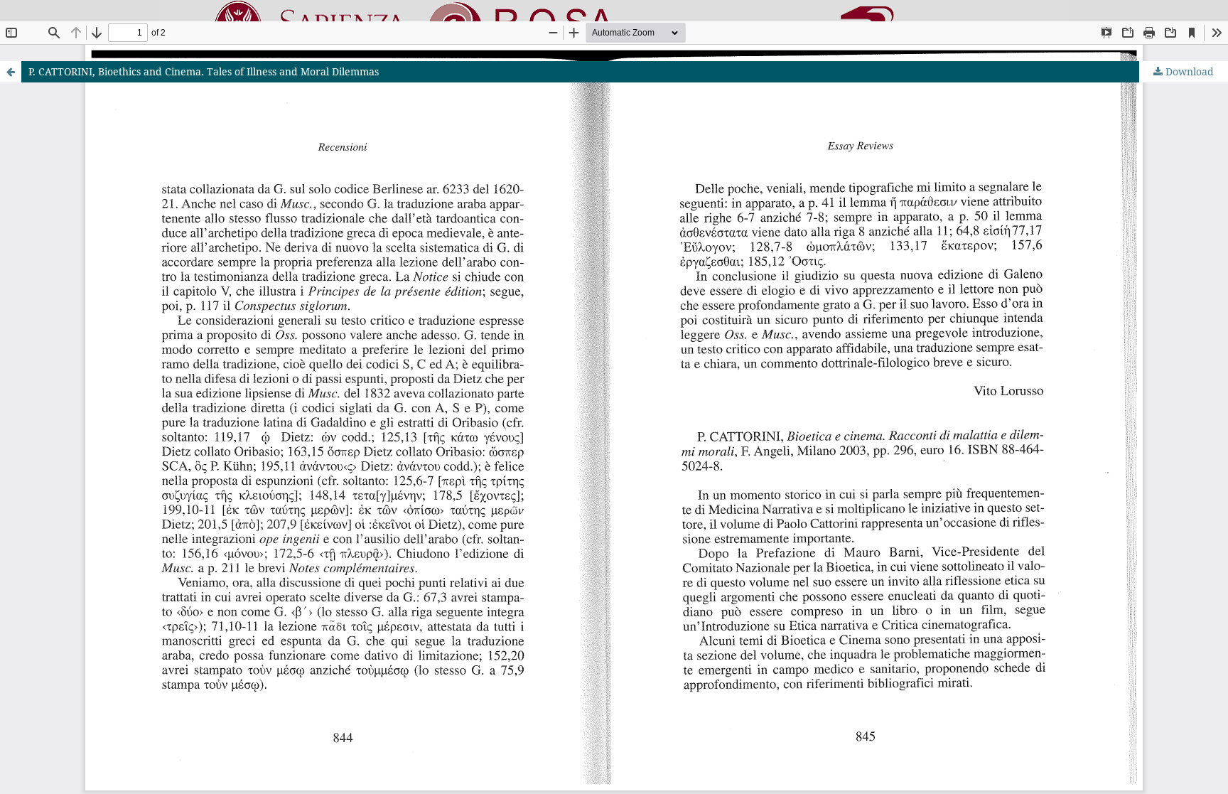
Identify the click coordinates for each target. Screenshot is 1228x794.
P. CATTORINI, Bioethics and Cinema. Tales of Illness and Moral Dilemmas (203, 71)
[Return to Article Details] (10, 71)
